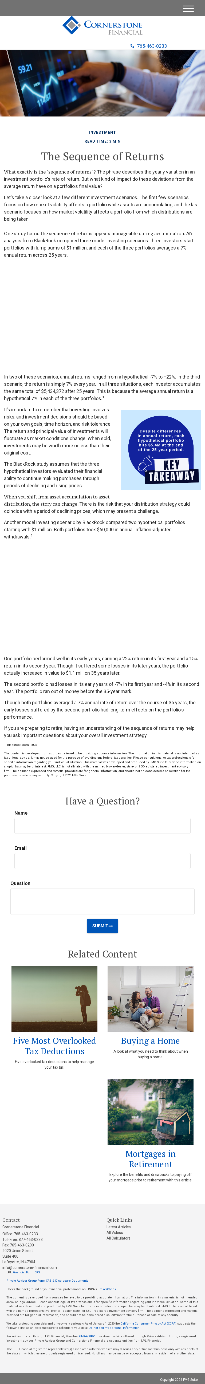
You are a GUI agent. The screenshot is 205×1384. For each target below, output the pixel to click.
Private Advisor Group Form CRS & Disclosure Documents (47, 1280)
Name (20, 813)
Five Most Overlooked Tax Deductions (54, 1046)
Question (20, 883)
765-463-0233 (152, 46)
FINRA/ (83, 1336)
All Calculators (119, 1238)
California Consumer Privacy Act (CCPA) (148, 1323)
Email (20, 848)
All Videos (115, 1232)
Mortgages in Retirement (150, 1159)
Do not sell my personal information (114, 1328)
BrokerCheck (107, 1289)
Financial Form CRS (26, 1272)
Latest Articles (119, 1227)
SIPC (91, 1336)
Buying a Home (150, 1040)
